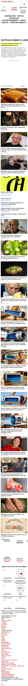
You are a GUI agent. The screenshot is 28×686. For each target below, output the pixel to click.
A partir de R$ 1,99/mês (20, 561)
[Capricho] (14, 10)
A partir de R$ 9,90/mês (8, 560)
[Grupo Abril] (6, 1)
